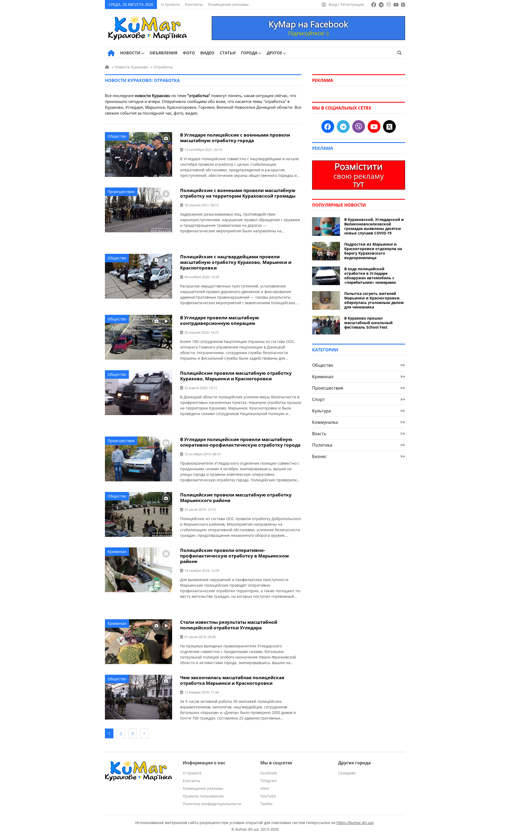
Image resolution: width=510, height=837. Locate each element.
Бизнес (358, 456)
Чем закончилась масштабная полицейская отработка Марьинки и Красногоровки (232, 680)
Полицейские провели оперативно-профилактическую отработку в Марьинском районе (234, 555)
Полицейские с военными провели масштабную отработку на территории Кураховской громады (237, 193)
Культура (358, 411)
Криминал (117, 551)
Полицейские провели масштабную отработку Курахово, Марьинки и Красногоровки (236, 376)
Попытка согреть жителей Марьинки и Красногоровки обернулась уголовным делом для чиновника (374, 300)
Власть (358, 434)
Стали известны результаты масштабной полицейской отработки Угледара (228, 625)
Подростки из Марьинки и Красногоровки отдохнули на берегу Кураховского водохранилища (373, 251)
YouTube (268, 796)
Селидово (347, 772)
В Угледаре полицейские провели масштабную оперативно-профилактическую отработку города (240, 442)
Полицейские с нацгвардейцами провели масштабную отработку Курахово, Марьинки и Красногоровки (235, 262)
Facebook (268, 772)
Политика (358, 445)
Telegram (268, 780)
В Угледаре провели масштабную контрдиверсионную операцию (219, 320)
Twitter (266, 803)
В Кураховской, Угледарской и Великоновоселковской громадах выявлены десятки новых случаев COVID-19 (374, 226)
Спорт (358, 399)
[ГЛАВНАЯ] (111, 53)
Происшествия (121, 191)
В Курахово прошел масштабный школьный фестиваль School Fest (368, 322)
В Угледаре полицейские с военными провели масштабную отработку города (235, 137)
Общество (117, 136)
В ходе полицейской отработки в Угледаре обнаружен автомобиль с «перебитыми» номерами (370, 276)
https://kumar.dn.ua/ (355, 822)
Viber (265, 788)
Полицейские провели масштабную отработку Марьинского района (236, 497)
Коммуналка (358, 422)
